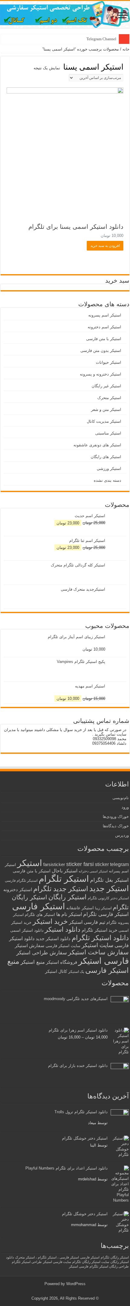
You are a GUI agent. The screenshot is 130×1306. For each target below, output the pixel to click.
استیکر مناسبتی (108, 433)
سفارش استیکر (29, 945)
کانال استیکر (56, 971)
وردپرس (122, 835)
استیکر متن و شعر (106, 409)
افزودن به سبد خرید (105, 246)
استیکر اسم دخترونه (104, 327)
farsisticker (54, 864)
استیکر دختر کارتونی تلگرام (108, 898)
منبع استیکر (33, 962)
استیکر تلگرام (64, 879)
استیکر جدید (109, 888)
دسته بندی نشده (107, 480)
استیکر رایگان (67, 897)
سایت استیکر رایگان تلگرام (90, 1262)
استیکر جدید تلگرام (60, 889)
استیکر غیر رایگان (106, 386)
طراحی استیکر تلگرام (27, 1262)
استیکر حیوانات (108, 362)
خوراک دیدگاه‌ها (116, 826)
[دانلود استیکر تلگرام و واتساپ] (65, 14)
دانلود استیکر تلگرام (100, 938)
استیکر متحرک (109, 397)
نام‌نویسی (120, 798)
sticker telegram (112, 864)
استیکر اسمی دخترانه (93, 871)
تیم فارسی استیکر (87, 922)
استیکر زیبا (103, 908)
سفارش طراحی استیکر (41, 953)
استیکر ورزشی (109, 468)
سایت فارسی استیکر (57, 1262)
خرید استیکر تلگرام (99, 930)
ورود (125, 807)
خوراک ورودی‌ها (116, 816)
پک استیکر (76, 972)
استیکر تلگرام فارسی (21, 880)
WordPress (76, 1283)
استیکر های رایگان (106, 456)
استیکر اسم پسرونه (104, 315)
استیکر (29, 863)
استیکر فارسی (38, 906)
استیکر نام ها (69, 914)
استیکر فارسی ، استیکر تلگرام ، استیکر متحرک (47, 1257)
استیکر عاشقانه (80, 908)
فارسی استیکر (103, 961)
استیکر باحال (64, 870)
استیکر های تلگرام (40, 914)
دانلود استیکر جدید (53, 938)
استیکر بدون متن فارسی (100, 350)
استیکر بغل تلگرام (109, 880)
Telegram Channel (101, 39)
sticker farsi (80, 864)
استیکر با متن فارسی (103, 338)
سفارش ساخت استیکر (98, 952)
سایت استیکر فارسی (63, 945)
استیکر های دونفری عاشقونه (97, 445)
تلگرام (111, 922)
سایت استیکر (97, 945)
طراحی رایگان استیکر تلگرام (109, 1266)
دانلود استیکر (62, 929)
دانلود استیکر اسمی (27, 930)
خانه (125, 49)
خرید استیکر (50, 921)
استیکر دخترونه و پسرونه (100, 374)
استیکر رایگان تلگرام (115, 1257)
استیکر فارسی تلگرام (106, 914)
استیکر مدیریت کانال (104, 421)
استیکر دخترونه (17, 889)
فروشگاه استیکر (61, 962)
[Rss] (69, 1291)
